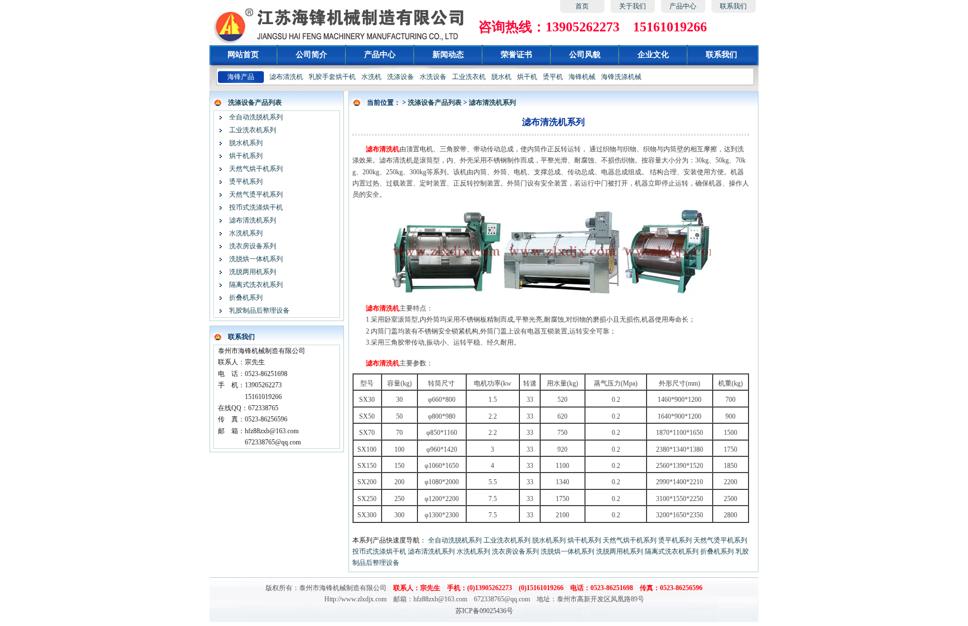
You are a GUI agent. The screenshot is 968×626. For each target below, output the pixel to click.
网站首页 (243, 54)
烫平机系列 (246, 182)
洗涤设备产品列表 (255, 102)
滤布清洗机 (286, 77)
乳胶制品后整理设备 (259, 310)
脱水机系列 (246, 143)
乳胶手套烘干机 (332, 77)
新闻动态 (448, 54)
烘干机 (527, 77)
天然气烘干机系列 (256, 169)
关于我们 (632, 6)
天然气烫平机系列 (256, 194)
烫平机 (553, 77)
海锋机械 (582, 77)
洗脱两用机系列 (252, 272)
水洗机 (371, 77)
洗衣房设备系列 (252, 246)
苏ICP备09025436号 (484, 611)
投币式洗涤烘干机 (256, 207)
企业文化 (653, 54)
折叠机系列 (246, 298)
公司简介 (311, 54)
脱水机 (501, 77)
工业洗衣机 (469, 77)
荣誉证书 (516, 54)
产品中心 (682, 6)
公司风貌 (585, 54)
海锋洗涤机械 (621, 77)
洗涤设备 (400, 77)
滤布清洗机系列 (252, 220)
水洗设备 (433, 77)
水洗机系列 (246, 233)
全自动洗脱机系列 (256, 117)
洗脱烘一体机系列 (256, 259)
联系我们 (733, 6)
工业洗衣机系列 (252, 130)
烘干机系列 (246, 156)
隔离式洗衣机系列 (256, 285)
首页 (582, 6)
